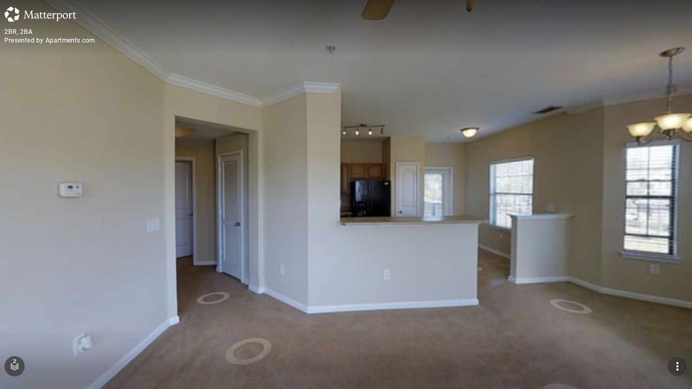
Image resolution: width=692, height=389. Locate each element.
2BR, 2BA (18, 32)
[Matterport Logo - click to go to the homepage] (40, 14)
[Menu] (677, 366)
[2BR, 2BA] (346, 194)
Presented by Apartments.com (49, 40)
